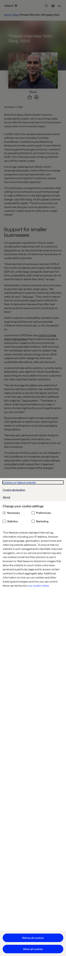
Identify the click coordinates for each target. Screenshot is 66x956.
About (6, 497)
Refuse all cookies (33, 938)
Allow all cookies (33, 949)
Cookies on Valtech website (19, 482)
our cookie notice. (39, 585)
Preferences (43, 512)
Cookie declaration (14, 489)
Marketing (42, 521)
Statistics (12, 521)
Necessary (13, 512)
